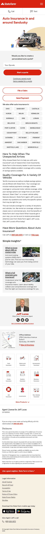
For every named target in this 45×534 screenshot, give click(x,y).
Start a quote (22, 72)
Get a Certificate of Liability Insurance (22, 323)
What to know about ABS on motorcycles (11, 250)
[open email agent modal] (22, 320)
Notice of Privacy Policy (9, 494)
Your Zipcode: (10, 65)
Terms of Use (6, 491)
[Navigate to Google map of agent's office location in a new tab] (27, 320)
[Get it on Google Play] (23, 511)
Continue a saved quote (22, 78)
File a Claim (22, 91)
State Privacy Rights (8, 497)
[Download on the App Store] (8, 511)
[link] (11, 4)
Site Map (5, 500)
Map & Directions (27, 345)
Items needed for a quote (22, 81)
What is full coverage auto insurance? (11, 275)
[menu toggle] (41, 4)
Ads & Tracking (7, 482)
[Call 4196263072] (18, 320)
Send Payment (22, 98)
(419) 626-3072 (17, 235)
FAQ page (35, 235)
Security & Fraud (7, 485)
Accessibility (6, 488)
